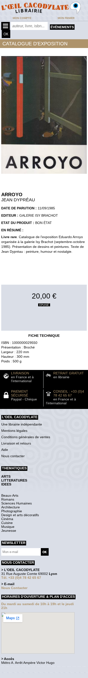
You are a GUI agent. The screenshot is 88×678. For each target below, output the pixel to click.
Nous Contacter (14, 588)
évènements (62, 27)
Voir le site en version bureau (27, 669)
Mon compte (22, 18)
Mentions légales (14, 431)
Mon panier (66, 18)
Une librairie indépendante (21, 424)
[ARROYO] (44, 175)
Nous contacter (13, 456)
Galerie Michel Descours (23, 675)
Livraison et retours (16, 443)
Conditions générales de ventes (25, 437)
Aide (4, 450)
